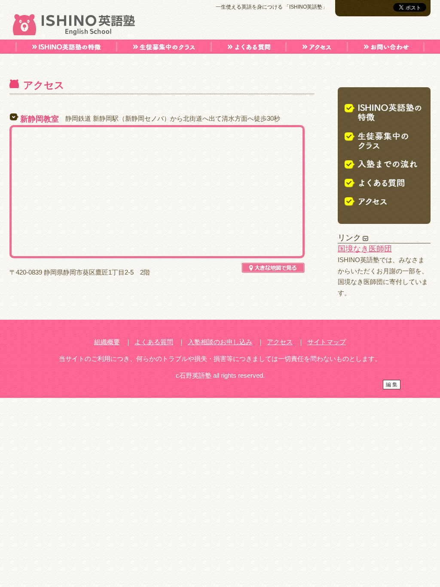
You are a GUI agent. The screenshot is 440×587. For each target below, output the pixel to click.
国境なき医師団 (365, 249)
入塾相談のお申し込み (220, 341)
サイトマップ (326, 341)
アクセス (280, 341)
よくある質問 (153, 341)
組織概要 (107, 341)
